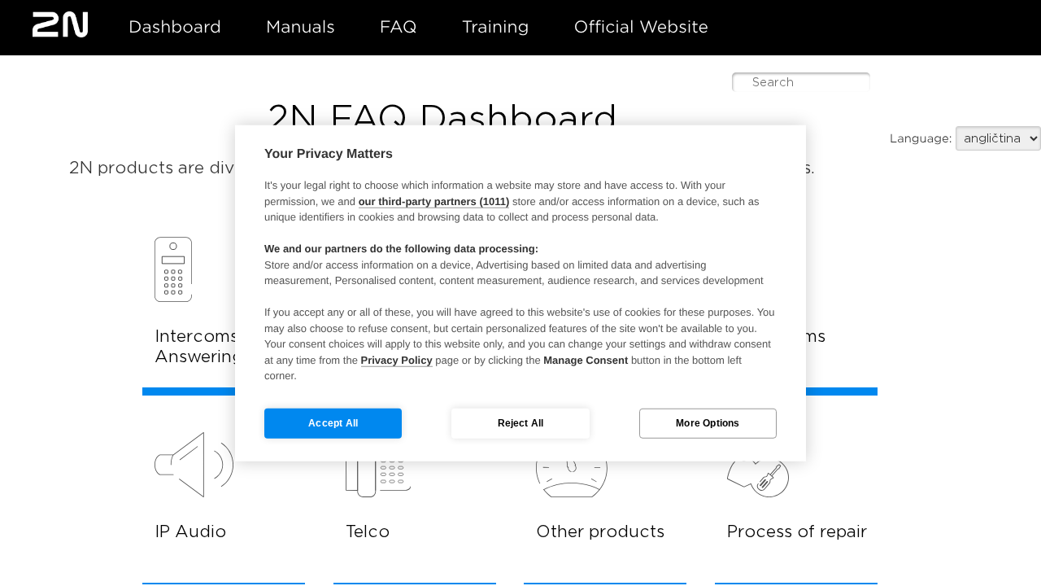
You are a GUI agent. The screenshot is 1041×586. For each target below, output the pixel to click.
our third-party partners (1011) (434, 201)
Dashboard (174, 27)
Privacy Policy (397, 359)
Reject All (521, 423)
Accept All (333, 423)
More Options (707, 423)
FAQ (398, 27)
